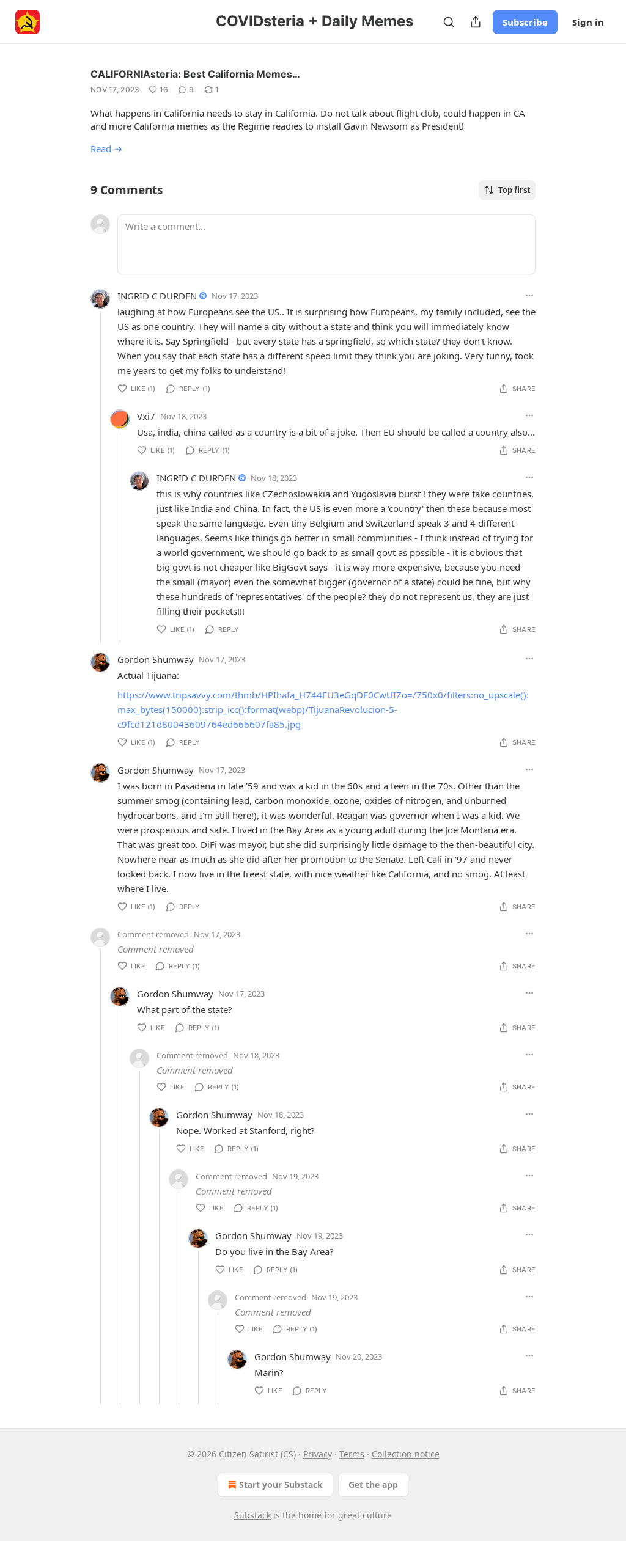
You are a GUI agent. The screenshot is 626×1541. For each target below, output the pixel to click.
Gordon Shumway (155, 659)
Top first (514, 190)
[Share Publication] (475, 22)
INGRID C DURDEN (157, 296)
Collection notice (406, 1454)
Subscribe (525, 22)
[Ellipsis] (529, 295)
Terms (351, 1454)
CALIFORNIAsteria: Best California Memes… (195, 74)
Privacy (317, 1454)
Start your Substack (281, 1484)
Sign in (588, 22)
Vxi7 (146, 416)
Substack (252, 1515)
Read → (106, 148)
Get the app (373, 1484)
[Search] (448, 22)
